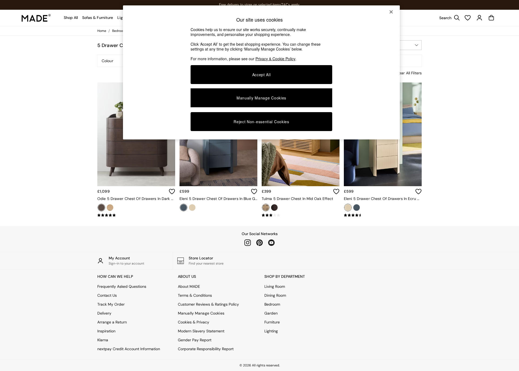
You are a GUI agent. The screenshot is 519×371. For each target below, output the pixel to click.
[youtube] (271, 243)
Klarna (102, 339)
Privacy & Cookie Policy (275, 58)
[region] (261, 72)
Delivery (104, 313)
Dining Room (275, 295)
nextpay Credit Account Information (128, 348)
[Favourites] (468, 18)
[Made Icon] (36, 18)
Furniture (272, 322)
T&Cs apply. (290, 5)
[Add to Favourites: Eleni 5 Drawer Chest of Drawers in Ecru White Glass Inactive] (418, 191)
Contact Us (107, 295)
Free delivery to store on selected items (250, 5)
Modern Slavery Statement (201, 331)
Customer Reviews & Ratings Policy (208, 304)
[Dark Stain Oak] (101, 207)
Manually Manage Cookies (201, 313)
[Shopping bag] (491, 18)
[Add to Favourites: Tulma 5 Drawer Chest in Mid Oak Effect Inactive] (336, 191)
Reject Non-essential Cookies (261, 121)
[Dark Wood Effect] (274, 207)
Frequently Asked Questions (121, 286)
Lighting (271, 331)
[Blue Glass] (183, 207)
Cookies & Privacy (193, 322)
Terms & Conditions (195, 295)
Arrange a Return (112, 322)
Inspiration (106, 331)
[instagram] (248, 243)
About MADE (189, 286)
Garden (271, 313)
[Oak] (110, 207)
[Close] (391, 12)
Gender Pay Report (194, 339)
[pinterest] (259, 243)
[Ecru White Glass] (192, 207)
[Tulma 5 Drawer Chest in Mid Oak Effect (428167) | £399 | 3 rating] (301, 215)
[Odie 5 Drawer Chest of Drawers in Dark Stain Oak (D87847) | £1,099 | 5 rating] (136, 215)
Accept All (261, 74)
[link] (448, 18)
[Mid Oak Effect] (265, 207)
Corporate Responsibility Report (206, 348)
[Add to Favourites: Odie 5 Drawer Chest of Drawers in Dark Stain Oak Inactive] (172, 191)
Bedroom (272, 304)
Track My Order (111, 304)
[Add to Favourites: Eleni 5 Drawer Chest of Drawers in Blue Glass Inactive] (254, 191)
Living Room (274, 286)
